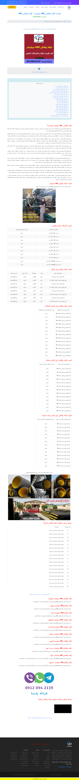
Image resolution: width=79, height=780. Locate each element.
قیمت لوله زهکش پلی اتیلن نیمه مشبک (60, 96)
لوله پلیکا (25, 7)
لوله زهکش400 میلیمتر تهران (62, 101)
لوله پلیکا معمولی (14, 757)
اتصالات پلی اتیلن (25, 761)
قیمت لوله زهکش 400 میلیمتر (40, 72)
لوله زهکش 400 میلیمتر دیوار (62, 112)
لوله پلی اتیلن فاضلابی (24, 765)
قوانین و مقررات (47, 765)
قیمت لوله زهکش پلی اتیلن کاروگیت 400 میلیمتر (58, 92)
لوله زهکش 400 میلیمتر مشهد (61, 107)
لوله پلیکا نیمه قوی (14, 754)
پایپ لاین (53, 774)
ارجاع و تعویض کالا (47, 761)
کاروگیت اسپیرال (44, 7)
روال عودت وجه (36, 763)
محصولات (37, 7)
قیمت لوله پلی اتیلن (12, 2)
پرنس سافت (13, 774)
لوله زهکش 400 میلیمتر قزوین (61, 109)
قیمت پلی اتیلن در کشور (24, 763)
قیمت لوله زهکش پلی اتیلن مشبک (60, 94)
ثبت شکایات (48, 767)
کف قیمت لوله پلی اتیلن (24, 759)
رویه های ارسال (36, 757)
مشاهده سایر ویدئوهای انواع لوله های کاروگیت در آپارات (39, 718)
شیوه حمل (37, 765)
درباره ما (48, 754)
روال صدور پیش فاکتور (35, 752)
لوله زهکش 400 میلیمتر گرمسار (61, 106)
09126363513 (11, 7)
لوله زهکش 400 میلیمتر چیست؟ (61, 86)
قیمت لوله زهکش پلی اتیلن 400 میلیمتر (60, 91)
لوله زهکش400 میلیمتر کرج (62, 102)
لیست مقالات (65, 21)
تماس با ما (48, 757)
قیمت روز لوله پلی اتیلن (24, 757)
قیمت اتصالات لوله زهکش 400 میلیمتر (60, 89)
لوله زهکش (31, 7)
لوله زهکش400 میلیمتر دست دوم (61, 111)
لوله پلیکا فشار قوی (13, 752)
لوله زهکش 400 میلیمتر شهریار (61, 99)
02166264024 (61, 767)
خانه (70, 21)
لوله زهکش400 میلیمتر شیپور (61, 114)
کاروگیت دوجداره (52, 7)
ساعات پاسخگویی (47, 763)
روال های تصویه (36, 754)
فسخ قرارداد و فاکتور (35, 761)
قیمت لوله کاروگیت (22, 2)
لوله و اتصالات (60, 7)
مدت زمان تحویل (36, 759)
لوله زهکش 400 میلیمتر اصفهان (61, 104)
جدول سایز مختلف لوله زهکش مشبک (60, 97)
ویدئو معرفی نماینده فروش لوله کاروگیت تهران (58, 116)
